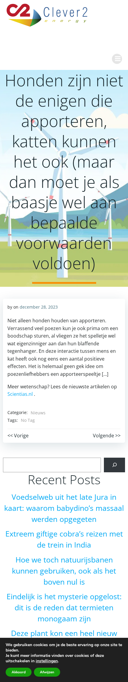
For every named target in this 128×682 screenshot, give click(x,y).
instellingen (47, 661)
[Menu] (117, 59)
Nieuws (38, 413)
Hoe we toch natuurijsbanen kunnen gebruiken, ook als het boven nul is (64, 571)
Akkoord (19, 672)
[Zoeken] (114, 465)
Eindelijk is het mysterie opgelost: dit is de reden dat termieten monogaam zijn (64, 607)
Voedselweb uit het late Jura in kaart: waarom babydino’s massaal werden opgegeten (64, 508)
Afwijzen (47, 672)
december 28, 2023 (39, 307)
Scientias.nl (20, 394)
